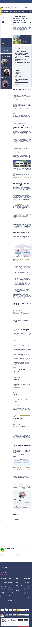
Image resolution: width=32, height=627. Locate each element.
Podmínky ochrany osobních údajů (2, 590)
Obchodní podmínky (3, 588)
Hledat (20, 7)
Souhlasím (26, 620)
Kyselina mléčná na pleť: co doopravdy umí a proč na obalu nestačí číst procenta (7, 35)
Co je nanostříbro (10, 582)
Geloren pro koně (10, 600)
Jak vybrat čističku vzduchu (26, 593)
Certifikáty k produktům (11, 595)
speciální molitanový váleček (24, 299)
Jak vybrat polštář (26, 582)
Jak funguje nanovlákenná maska (12, 584)
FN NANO (22, 294)
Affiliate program (18, 593)
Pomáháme (17, 590)
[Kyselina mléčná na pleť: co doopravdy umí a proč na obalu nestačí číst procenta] (3, 34)
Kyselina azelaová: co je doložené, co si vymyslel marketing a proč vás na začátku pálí (7, 31)
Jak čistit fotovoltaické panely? (25, 467)
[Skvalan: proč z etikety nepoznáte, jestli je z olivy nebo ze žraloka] (3, 26)
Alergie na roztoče (10, 589)
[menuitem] (1, 11)
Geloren (9, 597)
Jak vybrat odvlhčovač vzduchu (27, 595)
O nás (17, 582)
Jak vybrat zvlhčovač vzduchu (27, 598)
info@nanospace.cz (6, 50)
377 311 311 (5, 48)
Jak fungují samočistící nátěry (11, 587)
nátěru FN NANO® (19, 204)
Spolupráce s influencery (19, 595)
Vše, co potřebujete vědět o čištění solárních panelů (22, 180)
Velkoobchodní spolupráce (4, 596)
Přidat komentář (16, 519)
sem (23, 487)
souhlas (14, 620)
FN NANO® (18, 139)
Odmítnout (20, 620)
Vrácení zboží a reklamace (3, 582)
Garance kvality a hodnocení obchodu (3, 586)
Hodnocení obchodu (19, 585)
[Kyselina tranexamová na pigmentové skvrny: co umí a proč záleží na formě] (3, 22)
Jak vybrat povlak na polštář (27, 584)
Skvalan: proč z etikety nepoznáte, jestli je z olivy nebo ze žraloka (7, 27)
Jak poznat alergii (10, 592)
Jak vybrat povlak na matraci (27, 589)
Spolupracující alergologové (2, 593)
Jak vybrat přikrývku (27, 586)
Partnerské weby (18, 587)
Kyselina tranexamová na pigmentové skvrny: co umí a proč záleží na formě (7, 23)
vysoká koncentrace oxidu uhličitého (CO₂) (24, 366)
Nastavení (4, 623)
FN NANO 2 (15, 312)
